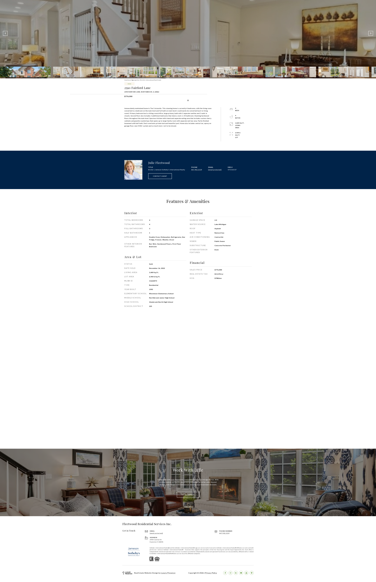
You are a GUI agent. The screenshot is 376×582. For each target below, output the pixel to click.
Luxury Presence (168, 573)
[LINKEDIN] (236, 573)
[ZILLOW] (246, 573)
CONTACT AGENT (160, 176)
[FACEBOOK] (225, 573)
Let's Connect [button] (188, 494)
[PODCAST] (252, 573)
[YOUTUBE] (241, 573)
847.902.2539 (196, 170)
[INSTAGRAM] (230, 573)
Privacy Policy (211, 573)
